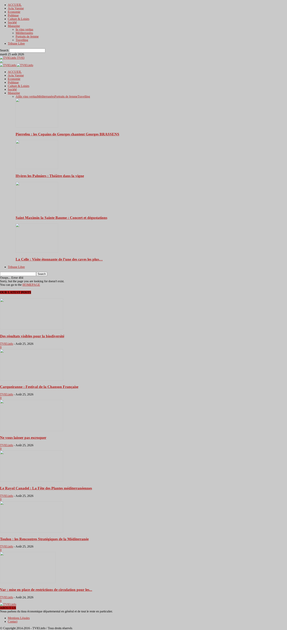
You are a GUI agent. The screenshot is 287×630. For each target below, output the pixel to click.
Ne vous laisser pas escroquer (23, 438)
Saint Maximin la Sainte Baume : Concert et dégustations (61, 218)
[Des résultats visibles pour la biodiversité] (31, 328)
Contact (12, 621)
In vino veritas (24, 29)
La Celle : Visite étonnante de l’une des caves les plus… (59, 259)
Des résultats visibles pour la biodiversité (32, 336)
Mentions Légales (19, 618)
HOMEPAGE (31, 284)
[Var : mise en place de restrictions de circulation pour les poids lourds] (27, 582)
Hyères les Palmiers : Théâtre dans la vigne (50, 176)
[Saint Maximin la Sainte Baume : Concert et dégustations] (37, 210)
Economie (14, 11)
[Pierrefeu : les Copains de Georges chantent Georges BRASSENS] (37, 126)
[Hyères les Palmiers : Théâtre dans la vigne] (37, 168)
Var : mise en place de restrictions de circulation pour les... (46, 590)
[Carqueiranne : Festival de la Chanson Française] (31, 379)
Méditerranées (24, 33)
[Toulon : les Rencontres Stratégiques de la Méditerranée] (31, 531)
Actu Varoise (16, 8)
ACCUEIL (15, 4)
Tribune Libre (16, 43)
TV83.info (6, 343)
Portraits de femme (27, 36)
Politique (13, 15)
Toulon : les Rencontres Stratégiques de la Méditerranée (44, 539)
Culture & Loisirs (18, 19)
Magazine (14, 26)
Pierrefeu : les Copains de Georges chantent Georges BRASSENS (67, 134)
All (18, 96)
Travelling (22, 40)
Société (12, 22)
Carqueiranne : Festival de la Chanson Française (39, 387)
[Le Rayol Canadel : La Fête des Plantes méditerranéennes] (31, 480)
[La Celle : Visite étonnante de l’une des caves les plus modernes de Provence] (37, 251)
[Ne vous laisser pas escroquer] (31, 430)
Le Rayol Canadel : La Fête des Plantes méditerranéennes (46, 488)
